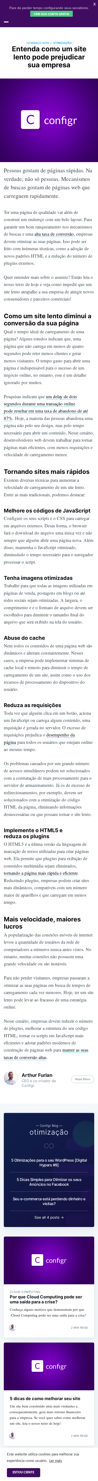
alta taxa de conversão (54, 234)
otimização (62, 43)
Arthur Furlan (37, 1075)
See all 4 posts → (49, 1217)
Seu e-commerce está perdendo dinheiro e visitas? (49, 1201)
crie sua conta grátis (51, 14)
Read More (82, 1079)
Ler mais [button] (55, 1461)
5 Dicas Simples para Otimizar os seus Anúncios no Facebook (49, 1182)
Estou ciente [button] (23, 1472)
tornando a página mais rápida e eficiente (41, 873)
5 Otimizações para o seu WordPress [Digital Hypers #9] (49, 1162)
